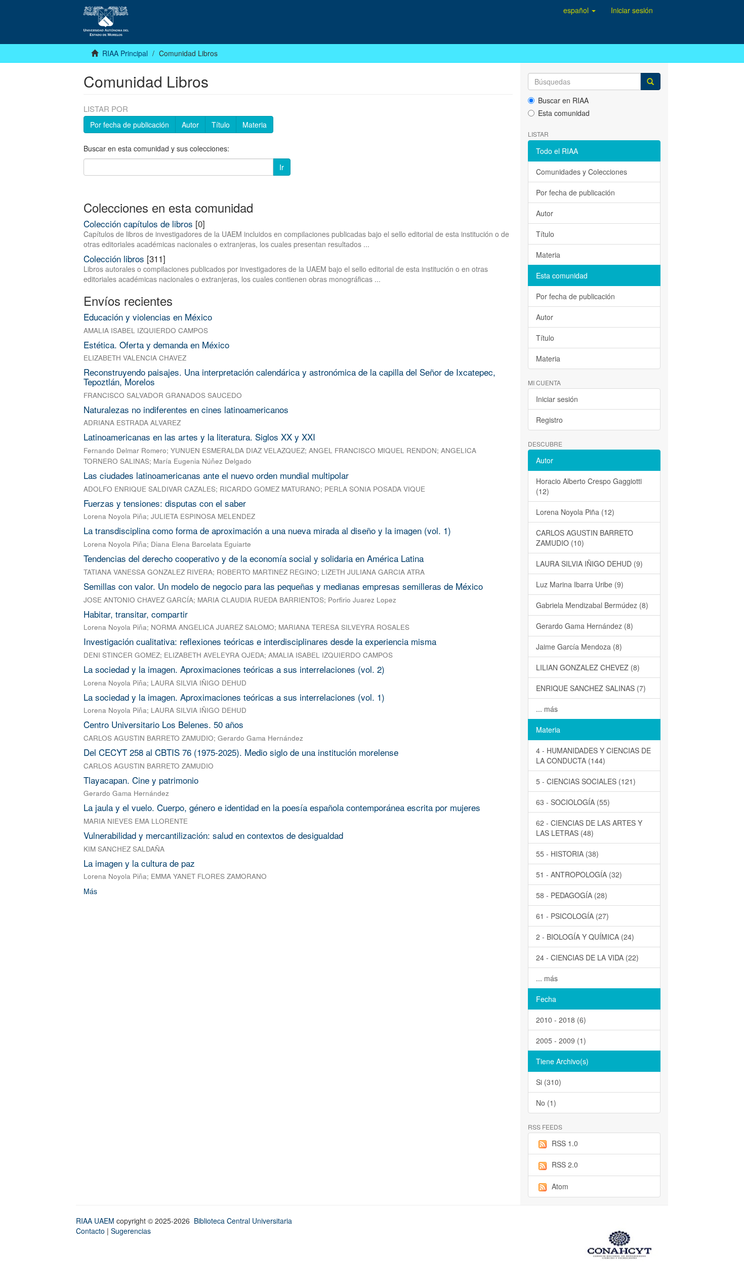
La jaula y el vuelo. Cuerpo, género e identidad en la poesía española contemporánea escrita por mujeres (282, 807)
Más (90, 891)
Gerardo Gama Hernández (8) (584, 626)
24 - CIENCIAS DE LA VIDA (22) (587, 957)
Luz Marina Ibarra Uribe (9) (580, 584)
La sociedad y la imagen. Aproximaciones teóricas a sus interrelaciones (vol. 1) (234, 697)
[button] (579, 10)
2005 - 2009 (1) (561, 1040)
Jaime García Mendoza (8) (579, 646)
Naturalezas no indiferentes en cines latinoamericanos (186, 409)
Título (221, 124)
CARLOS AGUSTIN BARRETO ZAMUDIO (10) (584, 538)
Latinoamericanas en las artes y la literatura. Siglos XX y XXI (199, 436)
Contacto (90, 1231)
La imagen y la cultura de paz (139, 863)
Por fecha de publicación (129, 124)
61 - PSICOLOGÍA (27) (572, 916)
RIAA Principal (125, 53)
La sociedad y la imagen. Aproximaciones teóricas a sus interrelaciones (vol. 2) (234, 669)
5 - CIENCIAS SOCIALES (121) (586, 781)
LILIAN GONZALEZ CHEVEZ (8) (588, 667)
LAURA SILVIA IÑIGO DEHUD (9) (589, 563)
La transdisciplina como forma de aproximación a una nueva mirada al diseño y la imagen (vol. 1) (267, 530)
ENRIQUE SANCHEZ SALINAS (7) (591, 688)
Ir (281, 167)
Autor (190, 124)
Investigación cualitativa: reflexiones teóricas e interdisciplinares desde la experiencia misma (260, 641)
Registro (549, 420)
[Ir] (650, 81)
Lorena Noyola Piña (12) (575, 512)
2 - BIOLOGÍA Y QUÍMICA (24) (585, 937)
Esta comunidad (564, 113)
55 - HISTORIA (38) (567, 854)
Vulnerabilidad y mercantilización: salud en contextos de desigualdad (213, 835)
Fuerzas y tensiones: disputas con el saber (165, 503)
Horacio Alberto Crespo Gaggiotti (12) (589, 486)
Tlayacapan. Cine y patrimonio (141, 780)
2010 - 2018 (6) (561, 1020)
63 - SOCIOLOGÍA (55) (573, 802)
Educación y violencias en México (148, 316)
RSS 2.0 (565, 1164)
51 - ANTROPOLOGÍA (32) (579, 874)
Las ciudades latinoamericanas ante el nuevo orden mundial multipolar (216, 475)
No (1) (546, 1103)
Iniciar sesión (557, 399)
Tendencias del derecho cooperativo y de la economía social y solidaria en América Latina (254, 558)
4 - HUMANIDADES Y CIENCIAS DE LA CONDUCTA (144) (593, 755)
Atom (560, 1186)
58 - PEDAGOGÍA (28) (571, 895)
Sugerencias (131, 1231)
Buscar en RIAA (563, 100)
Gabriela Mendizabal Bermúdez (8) (592, 605)
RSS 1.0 (565, 1143)
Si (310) (548, 1082)
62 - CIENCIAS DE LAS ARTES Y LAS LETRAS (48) (589, 828)
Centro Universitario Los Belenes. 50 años (163, 724)
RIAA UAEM (96, 1221)
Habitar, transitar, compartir (136, 614)
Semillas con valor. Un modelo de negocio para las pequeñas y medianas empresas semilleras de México (283, 586)
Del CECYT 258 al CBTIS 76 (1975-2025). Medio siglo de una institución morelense (241, 752)
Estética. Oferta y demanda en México (156, 344)
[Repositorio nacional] (622, 1243)
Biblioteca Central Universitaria (243, 1221)
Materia (254, 124)
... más (547, 709)
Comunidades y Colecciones (581, 172)
